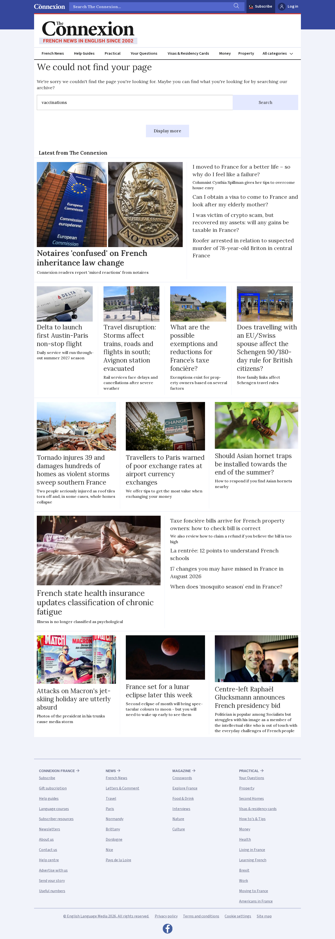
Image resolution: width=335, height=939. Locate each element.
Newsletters (49, 829)
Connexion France (57, 771)
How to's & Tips (252, 819)
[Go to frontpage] (88, 32)
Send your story (52, 880)
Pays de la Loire (118, 860)
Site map (264, 916)
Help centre (49, 860)
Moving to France (253, 891)
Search (265, 102)
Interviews (181, 809)
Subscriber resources (56, 819)
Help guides (49, 798)
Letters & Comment (122, 788)
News (111, 771)
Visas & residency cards (258, 809)
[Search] (236, 6)
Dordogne (114, 839)
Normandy (114, 819)
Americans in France (256, 901)
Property (246, 53)
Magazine (181, 771)
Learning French (252, 860)
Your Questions (144, 53)
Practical (112, 53)
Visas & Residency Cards (188, 53)
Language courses (54, 809)
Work (243, 880)
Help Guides (84, 53)
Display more (167, 131)
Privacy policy (166, 916)
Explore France (184, 788)
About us (46, 839)
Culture (178, 829)
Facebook (167, 930)
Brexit (244, 870)
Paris (110, 809)
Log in (293, 6)
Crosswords (182, 778)
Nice (109, 849)
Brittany (113, 829)
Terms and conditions (201, 916)
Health (245, 839)
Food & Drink (183, 798)
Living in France (252, 849)
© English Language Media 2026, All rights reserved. (106, 916)
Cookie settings (238, 916)
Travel (111, 798)
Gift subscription (53, 788)
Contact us (48, 849)
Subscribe (263, 6)
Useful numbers (52, 891)
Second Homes (251, 798)
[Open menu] (280, 54)
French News (53, 53)
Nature (178, 819)
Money (225, 53)
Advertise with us (53, 870)
